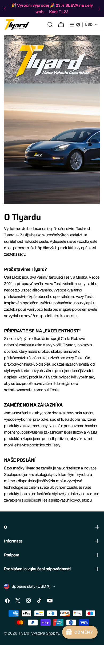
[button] (87, 24)
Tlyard (23, 633)
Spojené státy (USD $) (30, 586)
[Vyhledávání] (50, 24)
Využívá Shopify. (45, 633)
